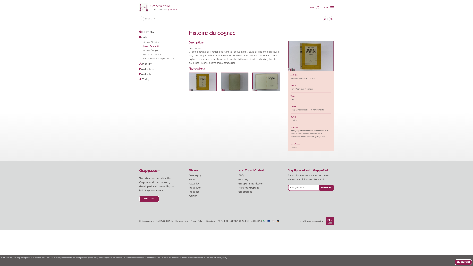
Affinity (193, 195)
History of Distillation (151, 42)
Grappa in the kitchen (250, 183)
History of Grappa (150, 50)
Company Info (181, 221)
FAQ (241, 175)
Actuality (194, 183)
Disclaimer (210, 221)
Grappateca (245, 191)
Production (195, 187)
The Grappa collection (151, 54)
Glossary (243, 179)
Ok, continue (463, 262)
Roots (192, 179)
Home (148, 19)
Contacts (149, 199)
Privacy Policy (197, 221)
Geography (195, 175)
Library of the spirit (151, 46)
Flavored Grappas (248, 187)
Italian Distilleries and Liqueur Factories (158, 59)
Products (194, 191)
